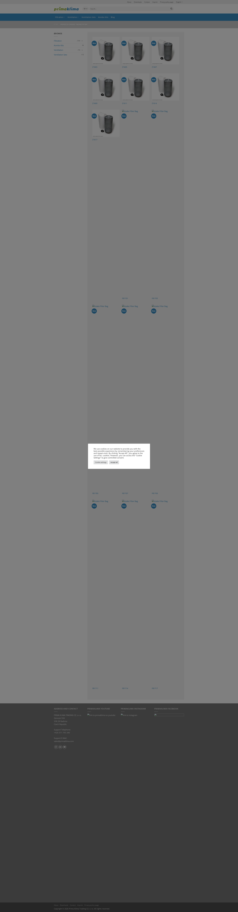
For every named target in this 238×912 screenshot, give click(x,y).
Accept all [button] (114, 462)
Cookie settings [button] (100, 462)
